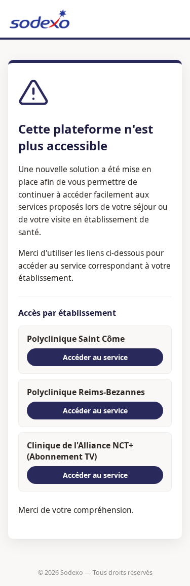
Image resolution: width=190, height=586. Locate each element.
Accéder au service (95, 357)
